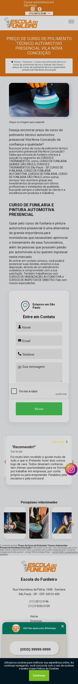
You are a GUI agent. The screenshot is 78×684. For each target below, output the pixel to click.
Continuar (39, 675)
